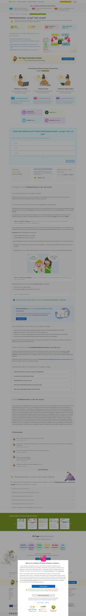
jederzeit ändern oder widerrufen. (30, 580)
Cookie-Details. (61, 571)
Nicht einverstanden (43, 595)
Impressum (47, 602)
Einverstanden (43, 586)
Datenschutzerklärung (49, 571)
